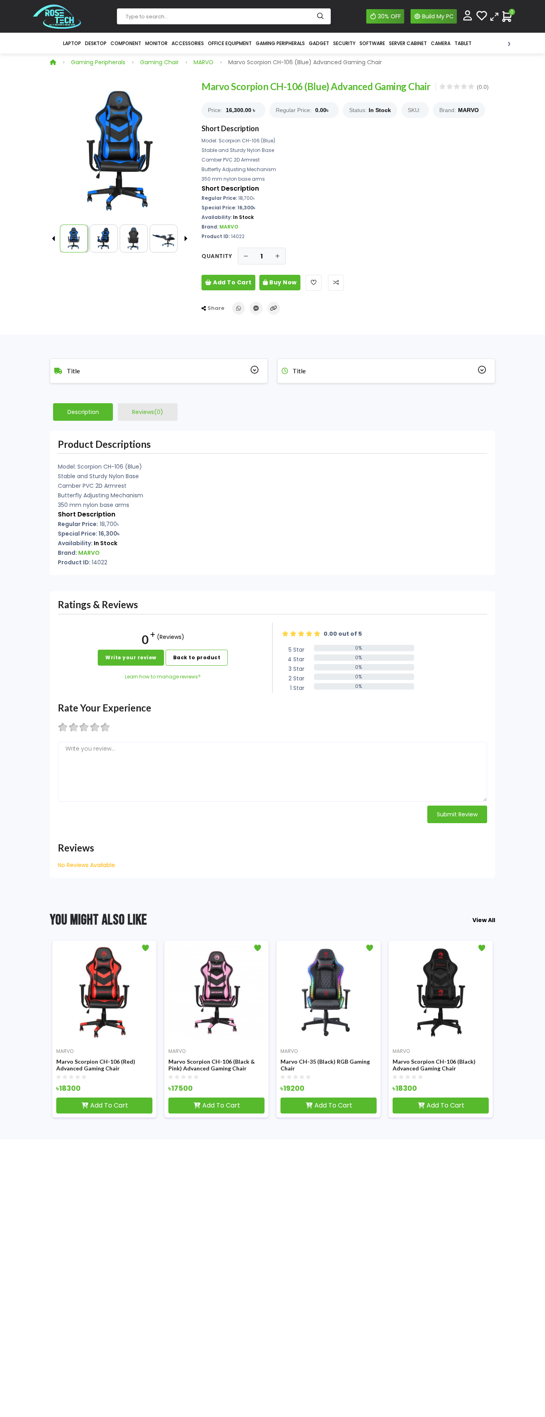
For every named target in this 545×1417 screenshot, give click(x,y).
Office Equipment (230, 43)
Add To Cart (232, 282)
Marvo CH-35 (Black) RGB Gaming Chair (231, 1065)
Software (372, 43)
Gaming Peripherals (280, 43)
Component (126, 43)
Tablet (463, 43)
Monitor (156, 43)
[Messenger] (256, 308)
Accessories (188, 43)
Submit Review (457, 814)
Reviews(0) (147, 412)
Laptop (72, 43)
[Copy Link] (273, 308)
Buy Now (282, 282)
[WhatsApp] (238, 308)
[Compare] (494, 16)
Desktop (96, 43)
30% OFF (389, 16)
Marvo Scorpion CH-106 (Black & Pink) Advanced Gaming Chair (118, 1065)
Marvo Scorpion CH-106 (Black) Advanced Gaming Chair (340, 1065)
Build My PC (438, 16)
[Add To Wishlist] (314, 283)
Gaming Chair (159, 62)
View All (483, 920)
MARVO (203, 62)
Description (83, 412)
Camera (440, 43)
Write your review (130, 657)
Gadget (319, 43)
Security (344, 43)
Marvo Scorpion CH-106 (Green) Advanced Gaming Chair (453, 1065)
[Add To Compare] (336, 283)
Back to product (197, 657)
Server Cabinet (408, 43)
